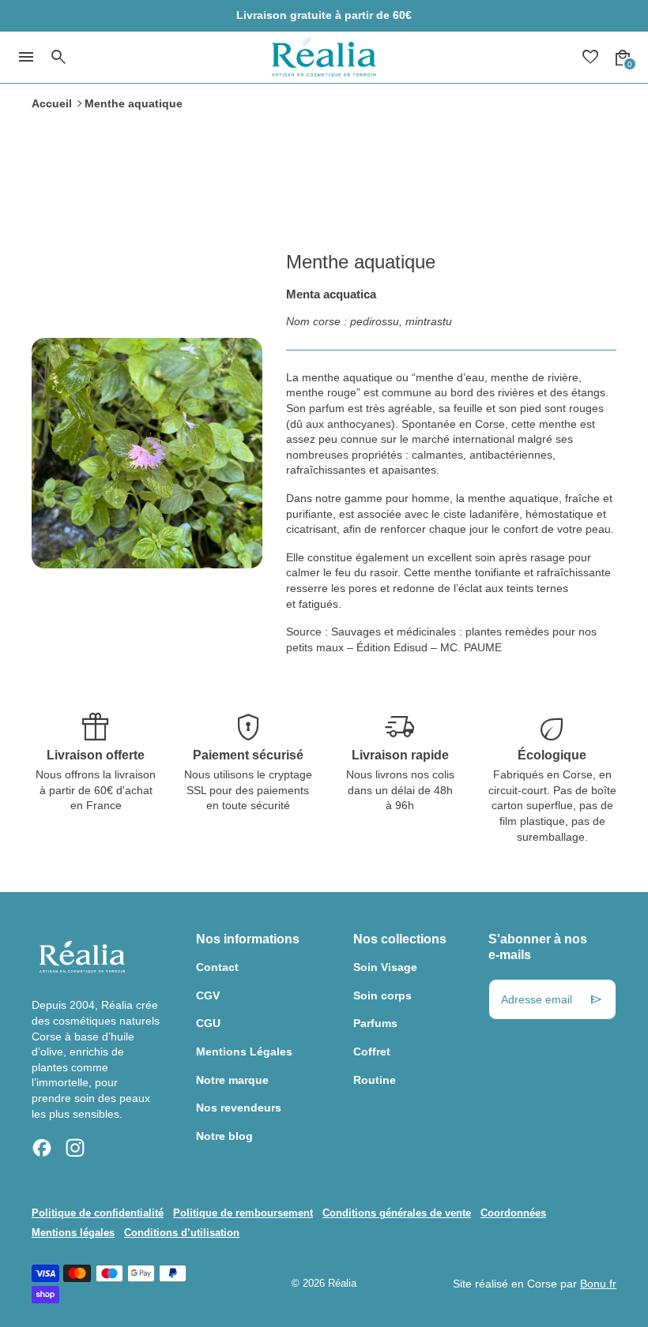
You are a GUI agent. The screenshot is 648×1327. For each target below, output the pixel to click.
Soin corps (382, 995)
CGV (208, 995)
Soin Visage (385, 967)
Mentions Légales (244, 1051)
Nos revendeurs (238, 1107)
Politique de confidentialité (98, 1213)
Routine (374, 1080)
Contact (217, 967)
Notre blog (224, 1136)
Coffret (371, 1051)
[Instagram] (75, 1148)
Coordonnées (513, 1213)
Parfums (375, 1023)
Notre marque (232, 1080)
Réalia (342, 1283)
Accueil (52, 103)
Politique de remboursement (243, 1213)
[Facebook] (42, 1148)
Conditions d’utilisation (181, 1233)
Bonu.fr (598, 1283)
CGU (208, 1023)
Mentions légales (73, 1233)
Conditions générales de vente (396, 1213)
